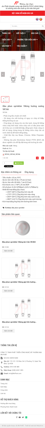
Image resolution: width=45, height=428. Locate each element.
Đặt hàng (19, 163)
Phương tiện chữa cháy (26, 39)
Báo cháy (35, 33)
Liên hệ (3, 393)
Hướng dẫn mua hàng (8, 403)
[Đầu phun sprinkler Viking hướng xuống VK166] (22, 67)
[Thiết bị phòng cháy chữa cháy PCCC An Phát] (22, 3)
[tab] (11, 172)
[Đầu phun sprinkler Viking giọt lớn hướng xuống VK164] (22, 308)
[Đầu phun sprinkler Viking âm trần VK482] (22, 228)
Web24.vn (40, 426)
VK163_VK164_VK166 (12, 154)
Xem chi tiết (8, 251)
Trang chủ (4, 384)
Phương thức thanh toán (9, 407)
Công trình (4, 390)
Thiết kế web (29, 426)
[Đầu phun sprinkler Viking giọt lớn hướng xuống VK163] (22, 268)
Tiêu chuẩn (21, 46)
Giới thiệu (20, 33)
